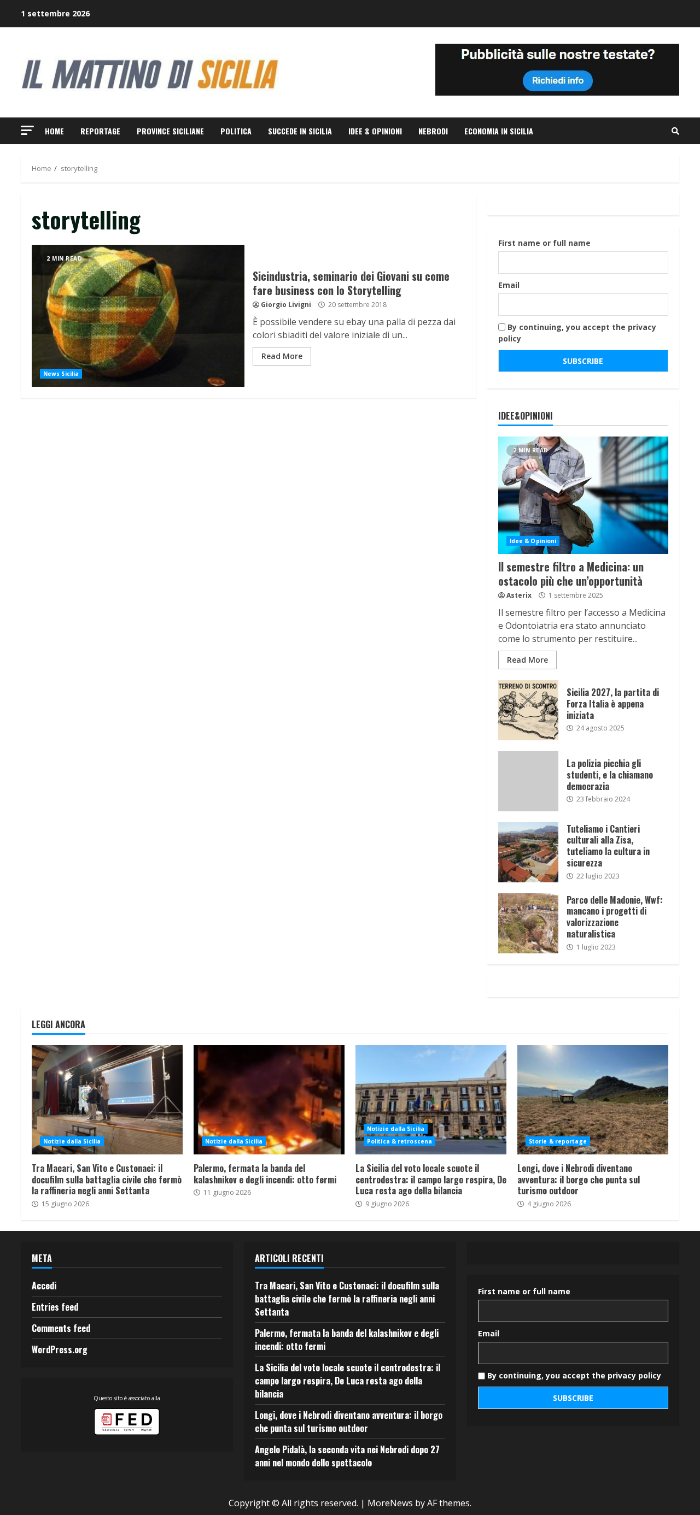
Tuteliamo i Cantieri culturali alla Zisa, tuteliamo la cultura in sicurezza (528, 852)
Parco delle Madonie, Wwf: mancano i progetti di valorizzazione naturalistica (528, 923)
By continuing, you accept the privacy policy (577, 333)
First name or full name (544, 243)
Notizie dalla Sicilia (72, 1141)
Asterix (519, 595)
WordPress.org (60, 1349)
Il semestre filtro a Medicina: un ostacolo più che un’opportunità (583, 495)
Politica (236, 131)
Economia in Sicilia (498, 131)
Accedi (44, 1285)
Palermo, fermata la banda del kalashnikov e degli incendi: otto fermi (269, 1099)
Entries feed (55, 1306)
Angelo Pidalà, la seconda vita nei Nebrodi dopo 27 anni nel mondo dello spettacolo (347, 1456)
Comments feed (61, 1328)
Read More (281, 356)
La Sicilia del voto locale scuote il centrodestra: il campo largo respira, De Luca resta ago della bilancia (430, 1099)
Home (54, 131)
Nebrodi (433, 131)
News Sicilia (61, 374)
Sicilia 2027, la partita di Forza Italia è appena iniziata (528, 710)
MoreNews (390, 1503)
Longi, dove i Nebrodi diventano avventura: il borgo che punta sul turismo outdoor (592, 1099)
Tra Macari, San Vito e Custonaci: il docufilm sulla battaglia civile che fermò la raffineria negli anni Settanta (107, 1099)
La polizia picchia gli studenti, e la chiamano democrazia (528, 781)
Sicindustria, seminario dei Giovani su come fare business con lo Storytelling (138, 316)
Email (509, 285)
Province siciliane (170, 131)
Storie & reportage (558, 1141)
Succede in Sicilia (300, 131)
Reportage (100, 131)
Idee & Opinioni (375, 131)
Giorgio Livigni (286, 304)
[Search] (675, 131)
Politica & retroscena (399, 1141)
